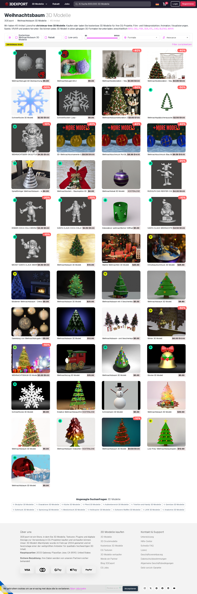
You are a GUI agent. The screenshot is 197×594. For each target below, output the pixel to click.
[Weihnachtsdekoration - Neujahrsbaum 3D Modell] (166, 64)
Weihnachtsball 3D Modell (113, 191)
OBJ (136, 28)
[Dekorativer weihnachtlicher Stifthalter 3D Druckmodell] (121, 211)
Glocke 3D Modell (155, 375)
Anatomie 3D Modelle (174, 510)
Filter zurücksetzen (182, 44)
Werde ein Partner (109, 558)
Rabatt (51, 37)
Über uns (25, 532)
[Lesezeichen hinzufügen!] (46, 75)
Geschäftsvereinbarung (152, 554)
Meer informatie (78, 588)
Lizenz (144, 550)
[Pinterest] (156, 588)
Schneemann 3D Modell (112, 412)
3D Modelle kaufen (112, 532)
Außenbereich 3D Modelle (117, 504)
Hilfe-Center (146, 541)
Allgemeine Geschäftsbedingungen (157, 563)
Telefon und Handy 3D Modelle (147, 504)
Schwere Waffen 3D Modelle (127, 510)
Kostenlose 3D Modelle (112, 545)
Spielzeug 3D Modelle (48, 510)
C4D (156, 28)
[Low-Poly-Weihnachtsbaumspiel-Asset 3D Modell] (166, 432)
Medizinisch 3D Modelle (74, 510)
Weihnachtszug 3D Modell (68, 375)
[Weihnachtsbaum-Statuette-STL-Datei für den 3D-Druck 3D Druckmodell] (76, 432)
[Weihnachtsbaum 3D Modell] (76, 248)
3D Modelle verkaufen (111, 554)
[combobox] (142, 37)
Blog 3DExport (108, 563)
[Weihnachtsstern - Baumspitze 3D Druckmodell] (76, 174)
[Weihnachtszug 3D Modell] (76, 358)
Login (175, 4)
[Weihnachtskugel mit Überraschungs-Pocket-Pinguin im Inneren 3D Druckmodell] (30, 64)
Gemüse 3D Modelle (174, 504)
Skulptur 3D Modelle (24, 504)
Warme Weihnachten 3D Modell (115, 265)
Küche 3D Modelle (71, 504)
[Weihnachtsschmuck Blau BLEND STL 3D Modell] (166, 137)
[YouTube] (174, 588)
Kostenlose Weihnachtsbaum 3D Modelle (29, 37)
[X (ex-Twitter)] (150, 588)
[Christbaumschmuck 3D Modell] (166, 248)
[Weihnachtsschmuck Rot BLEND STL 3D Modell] (121, 137)
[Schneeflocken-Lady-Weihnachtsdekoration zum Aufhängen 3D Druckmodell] (76, 101)
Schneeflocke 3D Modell (22, 117)
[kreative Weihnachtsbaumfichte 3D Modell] (76, 395)
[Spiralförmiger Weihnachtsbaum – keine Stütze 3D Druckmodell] (30, 174)
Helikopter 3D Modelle (99, 510)
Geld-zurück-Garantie (151, 567)
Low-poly (73, 37)
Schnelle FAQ (147, 545)
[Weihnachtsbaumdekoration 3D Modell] (121, 101)
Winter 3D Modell (155, 338)
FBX (141, 28)
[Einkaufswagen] (40, 75)
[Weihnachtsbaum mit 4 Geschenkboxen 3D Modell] (121, 285)
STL (151, 28)
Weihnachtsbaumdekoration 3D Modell (118, 117)
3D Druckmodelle (109, 541)
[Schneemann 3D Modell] (121, 395)
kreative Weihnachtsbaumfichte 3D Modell (75, 412)
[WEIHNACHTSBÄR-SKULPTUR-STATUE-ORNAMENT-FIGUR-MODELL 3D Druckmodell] (30, 137)
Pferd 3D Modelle (92, 504)
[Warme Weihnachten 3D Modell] (121, 248)
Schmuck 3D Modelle (24, 510)
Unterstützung (147, 536)
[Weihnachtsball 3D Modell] (121, 174)
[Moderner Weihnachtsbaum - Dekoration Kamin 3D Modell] (30, 285)
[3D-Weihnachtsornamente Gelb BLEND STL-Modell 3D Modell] (76, 137)
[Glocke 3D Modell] (166, 358)
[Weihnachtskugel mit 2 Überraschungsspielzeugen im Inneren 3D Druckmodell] (76, 64)
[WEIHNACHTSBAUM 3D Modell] (30, 358)
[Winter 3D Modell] (166, 321)
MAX (130, 28)
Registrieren (188, 4)
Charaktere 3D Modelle (48, 504)
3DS (146, 28)
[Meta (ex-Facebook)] (162, 588)
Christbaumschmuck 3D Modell (161, 265)
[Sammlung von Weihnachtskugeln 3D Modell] (30, 321)
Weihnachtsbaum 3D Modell (69, 265)
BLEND (163, 28)
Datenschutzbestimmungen (153, 558)
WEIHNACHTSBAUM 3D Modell (25, 375)
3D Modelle (106, 536)
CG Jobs (105, 567)
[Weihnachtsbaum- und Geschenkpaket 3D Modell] (121, 321)
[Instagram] (144, 588)
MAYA (171, 28)
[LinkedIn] (168, 588)
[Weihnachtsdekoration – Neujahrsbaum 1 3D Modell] (121, 64)
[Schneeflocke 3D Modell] (30, 101)
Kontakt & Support (152, 532)
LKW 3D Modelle (152, 510)
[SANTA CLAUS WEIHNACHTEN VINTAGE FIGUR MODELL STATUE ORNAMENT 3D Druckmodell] (166, 211)
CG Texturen (106, 550)
